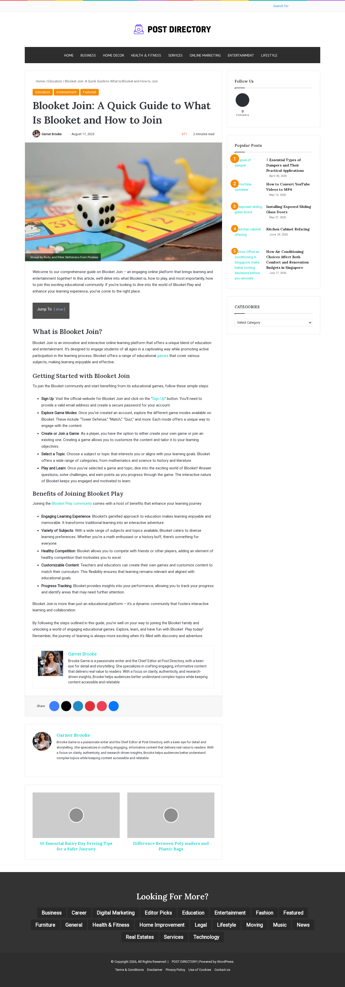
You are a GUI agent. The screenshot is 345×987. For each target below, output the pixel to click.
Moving (254, 925)
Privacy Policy (175, 970)
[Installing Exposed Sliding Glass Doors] (248, 213)
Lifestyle (269, 55)
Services (175, 55)
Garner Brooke (52, 134)
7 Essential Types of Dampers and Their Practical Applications (285, 165)
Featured (89, 92)
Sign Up (158, 398)
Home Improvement (162, 925)
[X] (66, 706)
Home (68, 55)
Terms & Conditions (129, 970)
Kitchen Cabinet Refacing (288, 229)
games (162, 355)
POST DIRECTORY (184, 962)
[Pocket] (102, 706)
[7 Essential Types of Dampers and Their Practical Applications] (248, 166)
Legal (201, 925)
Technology (206, 937)
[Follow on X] (63, 134)
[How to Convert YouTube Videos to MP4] (248, 191)
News (303, 925)
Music (280, 925)
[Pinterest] (90, 706)
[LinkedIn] (78, 706)
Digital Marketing (116, 913)
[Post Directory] (172, 29)
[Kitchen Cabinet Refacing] (248, 236)
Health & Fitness (146, 55)
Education (54, 81)
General (73, 925)
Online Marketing (205, 55)
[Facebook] (54, 706)
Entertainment (241, 55)
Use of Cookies (199, 970)
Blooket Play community (72, 503)
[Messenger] (114, 706)
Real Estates (140, 937)
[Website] (60, 766)
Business (88, 55)
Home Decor (113, 55)
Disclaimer (154, 970)
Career (79, 913)
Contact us (222, 970)
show (59, 309)
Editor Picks (158, 913)
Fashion (264, 913)
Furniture (45, 925)
